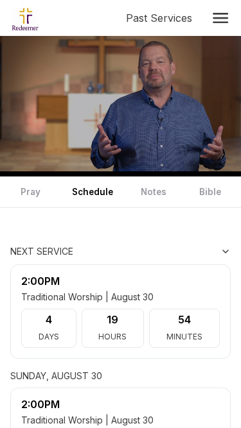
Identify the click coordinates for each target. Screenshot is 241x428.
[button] (220, 18)
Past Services (161, 18)
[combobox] (166, 251)
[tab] (30, 192)
